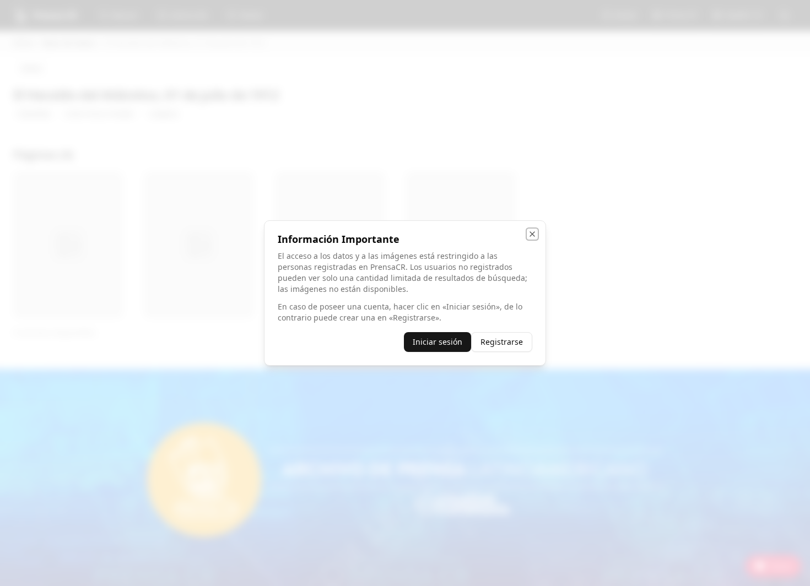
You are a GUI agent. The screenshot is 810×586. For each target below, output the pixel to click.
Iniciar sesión (437, 342)
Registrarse (501, 342)
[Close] (532, 234)
